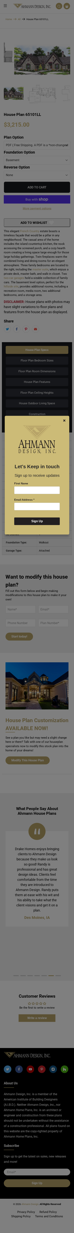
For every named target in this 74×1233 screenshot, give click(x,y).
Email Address (24, 499)
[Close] (64, 420)
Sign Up (37, 521)
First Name (21, 483)
